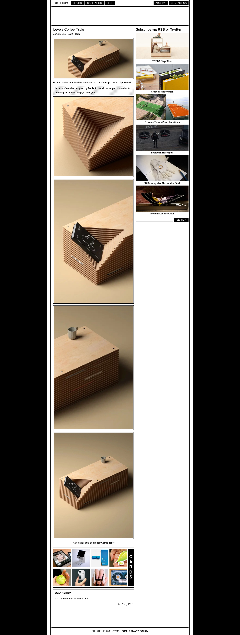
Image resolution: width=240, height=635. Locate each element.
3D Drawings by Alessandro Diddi (162, 183)
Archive (160, 3)
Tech (109, 3)
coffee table (81, 82)
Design (77, 3)
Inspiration (94, 3)
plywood (126, 82)
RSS (161, 29)
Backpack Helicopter (162, 152)
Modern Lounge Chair (162, 213)
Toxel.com (60, 3)
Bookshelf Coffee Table (102, 542)
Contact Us (179, 3)
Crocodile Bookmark (162, 91)
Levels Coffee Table (68, 29)
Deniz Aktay (94, 88)
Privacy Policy (138, 631)
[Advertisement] (120, 16)
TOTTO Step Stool (162, 61)
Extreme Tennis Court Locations (162, 122)
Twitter (176, 29)
